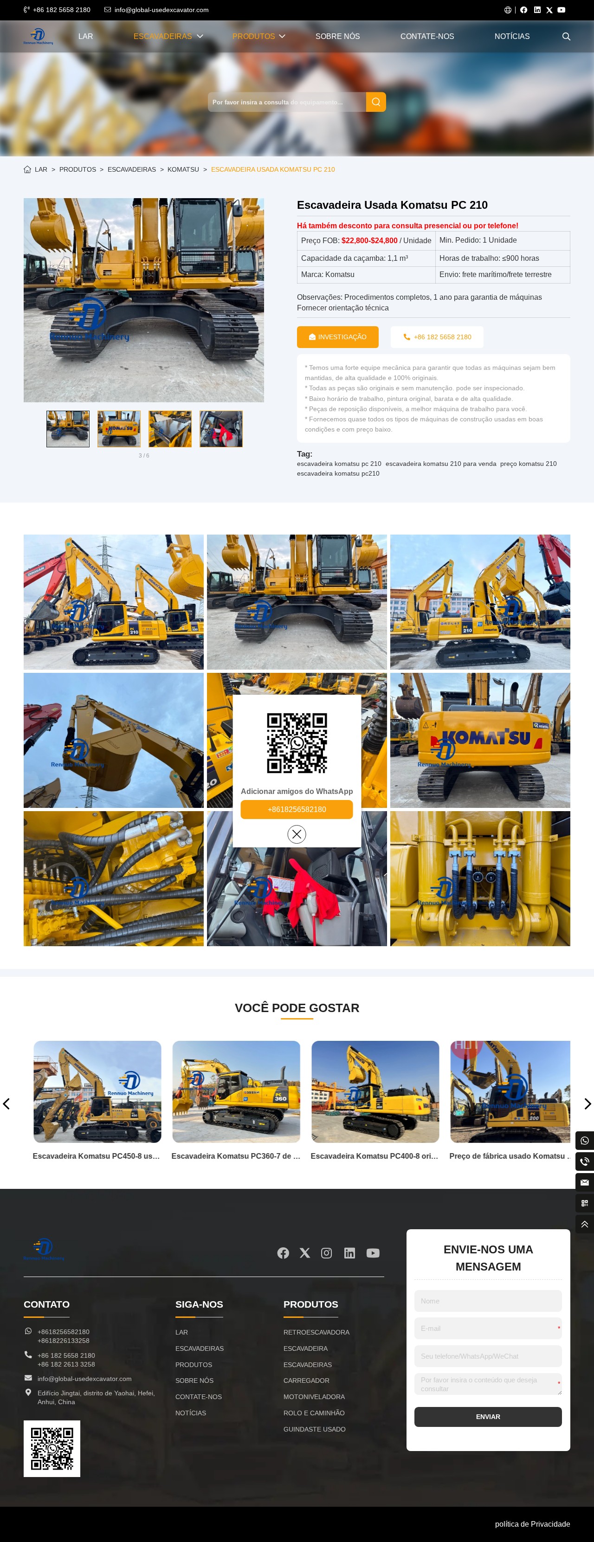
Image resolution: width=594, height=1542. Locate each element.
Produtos (253, 36)
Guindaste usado (315, 1429)
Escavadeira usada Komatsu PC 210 (273, 169)
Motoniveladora (314, 1396)
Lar (85, 36)
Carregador (306, 1380)
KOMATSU (183, 169)
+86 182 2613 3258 (66, 1364)
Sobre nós (338, 36)
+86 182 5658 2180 (61, 9)
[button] (30, 429)
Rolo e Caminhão (314, 1413)
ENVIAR (488, 1416)
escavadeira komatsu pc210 (338, 473)
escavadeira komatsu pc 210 (339, 463)
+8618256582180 (297, 809)
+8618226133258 (64, 1340)
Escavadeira (306, 1348)
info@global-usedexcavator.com (162, 9)
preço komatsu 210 (528, 463)
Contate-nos (427, 36)
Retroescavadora (316, 1332)
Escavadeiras (163, 36)
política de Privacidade (532, 1524)
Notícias (512, 36)
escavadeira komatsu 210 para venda (441, 463)
